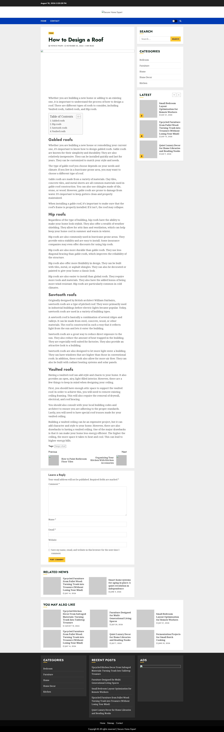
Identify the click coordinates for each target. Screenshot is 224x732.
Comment (54, 484)
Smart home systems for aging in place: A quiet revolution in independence (98, 586)
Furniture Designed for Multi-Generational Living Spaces (99, 618)
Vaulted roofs (58, 131)
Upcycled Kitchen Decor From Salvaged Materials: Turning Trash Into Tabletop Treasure (52, 618)
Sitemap (110, 723)
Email (52, 529)
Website (52, 539)
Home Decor (146, 77)
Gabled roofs (58, 120)
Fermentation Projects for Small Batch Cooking (145, 639)
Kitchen (143, 83)
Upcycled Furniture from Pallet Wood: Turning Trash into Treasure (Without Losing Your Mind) (52, 586)
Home (43, 21)
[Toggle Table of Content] (77, 116)
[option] (160, 110)
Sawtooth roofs (59, 127)
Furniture (144, 65)
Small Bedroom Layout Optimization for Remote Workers (148, 109)
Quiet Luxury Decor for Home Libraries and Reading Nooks (148, 149)
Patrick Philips (56, 46)
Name (52, 519)
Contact (55, 21)
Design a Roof (60, 446)
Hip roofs (56, 124)
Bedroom (144, 59)
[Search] (180, 21)
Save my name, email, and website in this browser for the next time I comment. (85, 551)
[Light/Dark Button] (174, 21)
